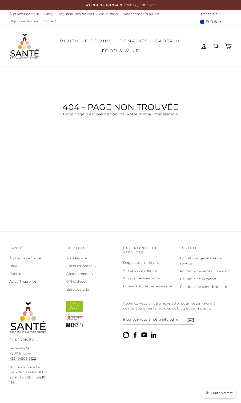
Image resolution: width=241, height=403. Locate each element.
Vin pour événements (141, 278)
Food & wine (120, 51)
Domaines (133, 41)
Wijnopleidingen (23, 21)
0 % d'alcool (76, 281)
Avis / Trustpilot (22, 281)
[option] (120, 5)
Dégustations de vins (75, 14)
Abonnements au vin (141, 14)
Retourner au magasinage (152, 114)
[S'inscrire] (191, 320)
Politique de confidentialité (203, 287)
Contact (49, 21)
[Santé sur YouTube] (144, 335)
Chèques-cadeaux (81, 266)
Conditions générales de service (201, 260)
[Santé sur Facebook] (135, 335)
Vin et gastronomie (140, 270)
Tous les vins (77, 258)
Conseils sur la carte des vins (148, 286)
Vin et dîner (109, 14)
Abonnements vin (81, 274)
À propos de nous (24, 14)
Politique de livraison (198, 279)
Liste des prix (77, 289)
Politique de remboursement (205, 271)
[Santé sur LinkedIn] (153, 335)
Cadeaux (168, 41)
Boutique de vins (86, 41)
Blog (48, 14)
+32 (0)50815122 (22, 358)
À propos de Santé (25, 258)
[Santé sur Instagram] (126, 335)
